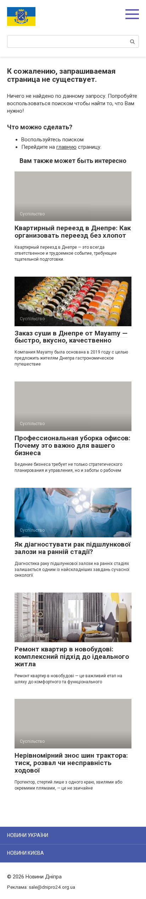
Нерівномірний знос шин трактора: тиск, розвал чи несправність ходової (71, 762)
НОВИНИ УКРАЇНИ (27, 835)
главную (66, 147)
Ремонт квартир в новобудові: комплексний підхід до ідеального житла (72, 656)
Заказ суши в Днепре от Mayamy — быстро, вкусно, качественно (71, 337)
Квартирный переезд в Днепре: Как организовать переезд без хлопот (73, 231)
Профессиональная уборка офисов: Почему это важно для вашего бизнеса (72, 445)
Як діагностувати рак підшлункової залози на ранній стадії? (72, 548)
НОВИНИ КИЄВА (25, 853)
